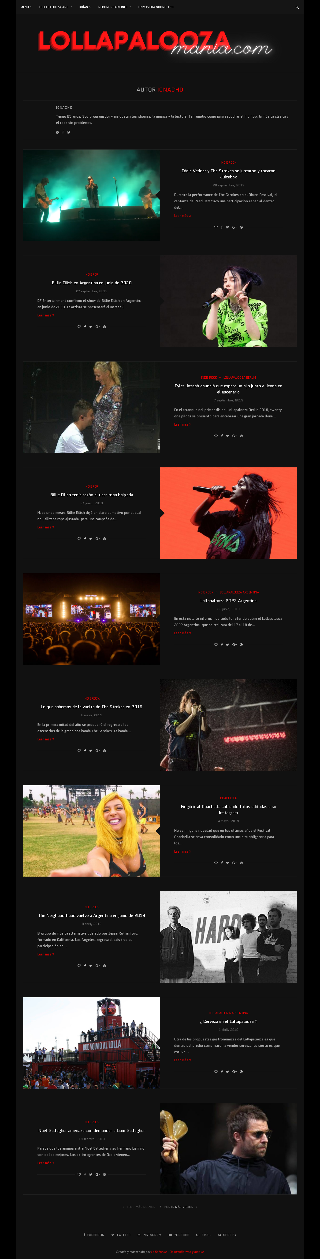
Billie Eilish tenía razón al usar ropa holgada (91, 495)
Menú (25, 7)
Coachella (228, 798)
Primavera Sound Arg (156, 7)
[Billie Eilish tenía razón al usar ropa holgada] (228, 513)
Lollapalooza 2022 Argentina (228, 601)
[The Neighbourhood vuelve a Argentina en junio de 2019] (228, 936)
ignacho (64, 107)
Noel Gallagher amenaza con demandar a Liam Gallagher (91, 1131)
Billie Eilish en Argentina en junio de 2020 (92, 283)
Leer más (181, 215)
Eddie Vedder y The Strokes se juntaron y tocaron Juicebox (228, 174)
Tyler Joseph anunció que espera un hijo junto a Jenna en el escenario (228, 389)
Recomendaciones (113, 7)
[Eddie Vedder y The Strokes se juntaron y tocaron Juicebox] (91, 195)
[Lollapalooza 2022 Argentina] (91, 619)
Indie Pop (92, 275)
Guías (83, 7)
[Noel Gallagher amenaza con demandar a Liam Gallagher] (228, 1148)
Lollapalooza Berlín (239, 378)
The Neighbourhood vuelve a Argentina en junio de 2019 (91, 915)
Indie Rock (228, 163)
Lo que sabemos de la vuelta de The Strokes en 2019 (91, 707)
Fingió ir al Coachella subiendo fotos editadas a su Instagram (228, 810)
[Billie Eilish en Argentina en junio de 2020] (228, 301)
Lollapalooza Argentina (239, 592)
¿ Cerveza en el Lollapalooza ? (228, 1021)
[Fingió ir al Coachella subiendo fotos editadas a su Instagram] (91, 831)
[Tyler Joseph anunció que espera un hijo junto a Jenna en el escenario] (91, 407)
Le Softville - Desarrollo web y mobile (177, 1252)
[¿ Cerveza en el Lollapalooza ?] (91, 1043)
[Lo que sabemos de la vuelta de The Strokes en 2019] (228, 725)
